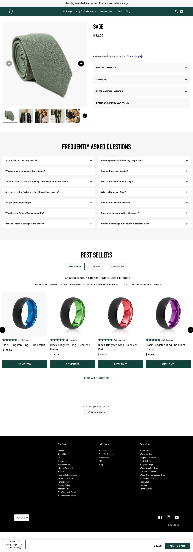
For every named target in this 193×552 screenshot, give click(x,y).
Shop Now (24, 363)
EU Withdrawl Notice (67, 495)
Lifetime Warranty (66, 468)
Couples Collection (148, 457)
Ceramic (96, 266)
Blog (101, 464)
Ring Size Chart (64, 464)
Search (61, 450)
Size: (13, 544)
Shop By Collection (107, 454)
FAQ (59, 457)
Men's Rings (145, 450)
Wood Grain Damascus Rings (152, 475)
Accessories (104, 457)
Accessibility (63, 488)
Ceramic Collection (148, 471)
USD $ (21, 517)
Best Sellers (145, 461)
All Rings (103, 450)
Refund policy (64, 481)
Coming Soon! (146, 488)
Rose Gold (144, 481)
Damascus (117, 266)
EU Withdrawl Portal (67, 492)
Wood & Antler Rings (149, 468)
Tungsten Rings (146, 464)
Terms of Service (65, 478)
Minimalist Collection (149, 478)
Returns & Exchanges (67, 475)
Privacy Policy (64, 485)
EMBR (176, 525)
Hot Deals (144, 485)
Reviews (61, 471)
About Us (62, 454)
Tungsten (75, 266)
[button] (81, 63)
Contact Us (62, 461)
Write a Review (99, 413)
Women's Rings (146, 454)
